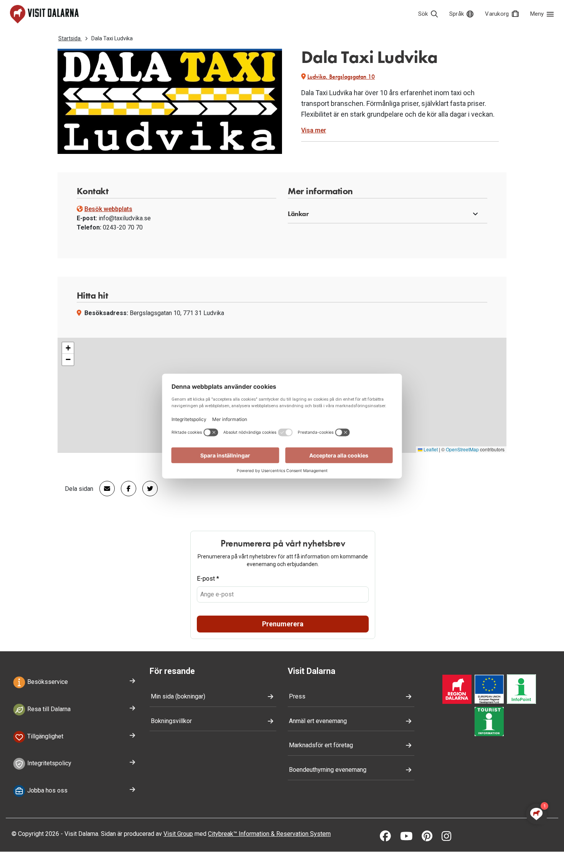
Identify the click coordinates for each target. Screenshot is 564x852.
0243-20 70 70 (123, 227)
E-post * (208, 578)
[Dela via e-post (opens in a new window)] (104, 488)
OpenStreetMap (462, 449)
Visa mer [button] (313, 130)
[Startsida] (44, 14)
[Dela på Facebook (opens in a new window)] (125, 488)
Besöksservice (47, 681)
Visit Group (178, 833)
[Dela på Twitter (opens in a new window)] (147, 488)
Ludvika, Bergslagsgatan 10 (341, 77)
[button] (387, 214)
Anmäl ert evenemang (318, 721)
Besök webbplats (108, 209)
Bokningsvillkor (171, 721)
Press (297, 696)
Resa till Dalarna (48, 709)
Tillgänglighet (44, 736)
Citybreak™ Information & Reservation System (269, 833)
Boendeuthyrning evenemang (327, 769)
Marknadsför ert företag (321, 745)
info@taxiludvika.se (125, 218)
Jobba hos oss (47, 790)
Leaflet (430, 449)
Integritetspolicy (48, 763)
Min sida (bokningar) (178, 696)
